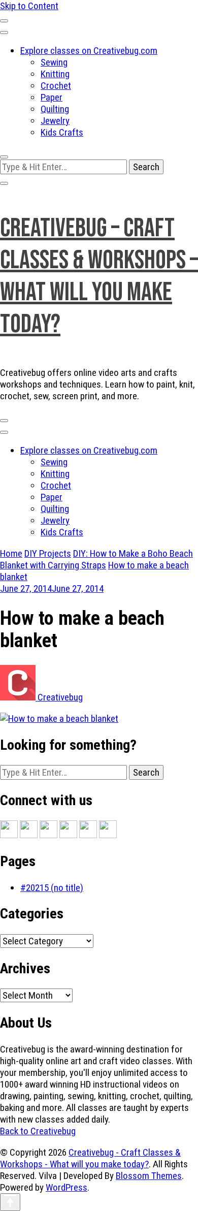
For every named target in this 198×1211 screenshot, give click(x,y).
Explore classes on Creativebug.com (88, 50)
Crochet (56, 85)
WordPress (66, 1187)
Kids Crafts (62, 132)
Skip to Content (29, 6)
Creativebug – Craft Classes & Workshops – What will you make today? (99, 276)
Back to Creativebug (38, 1131)
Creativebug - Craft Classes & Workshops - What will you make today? (90, 1158)
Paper (51, 97)
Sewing (54, 62)
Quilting (55, 109)
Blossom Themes (149, 1176)
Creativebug (59, 697)
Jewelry (55, 120)
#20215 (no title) (51, 888)
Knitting (55, 74)
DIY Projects (47, 553)
